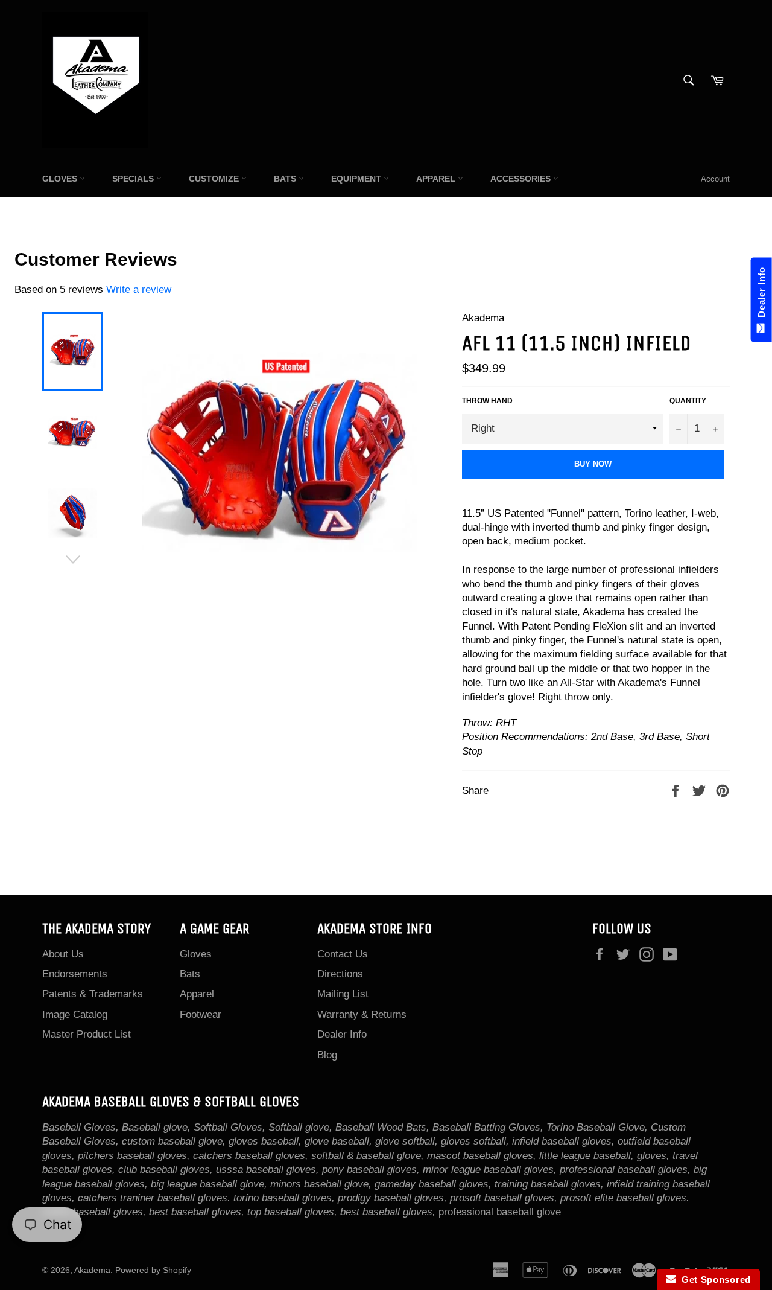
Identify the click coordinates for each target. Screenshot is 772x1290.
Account (715, 179)
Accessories (521, 179)
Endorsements (74, 974)
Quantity (687, 401)
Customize (215, 179)
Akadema (92, 1270)
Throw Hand (487, 401)
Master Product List (86, 1034)
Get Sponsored (713, 1279)
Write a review (138, 289)
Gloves (61, 179)
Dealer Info (342, 1034)
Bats (286, 179)
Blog (327, 1055)
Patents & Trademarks (92, 994)
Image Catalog (74, 1014)
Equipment (357, 179)
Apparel (437, 179)
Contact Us (342, 954)
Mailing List (343, 994)
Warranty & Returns (362, 1014)
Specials (134, 179)
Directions (340, 974)
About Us (63, 954)
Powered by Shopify (153, 1270)
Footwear (200, 1014)
